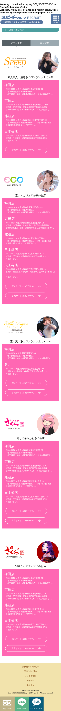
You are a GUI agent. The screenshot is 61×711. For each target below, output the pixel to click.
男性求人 (30, 685)
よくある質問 (30, 676)
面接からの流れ (30, 671)
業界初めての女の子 (30, 667)
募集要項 (30, 680)
